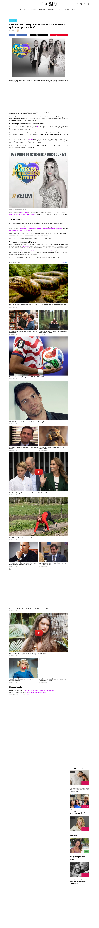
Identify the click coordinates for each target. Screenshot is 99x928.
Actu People (85, 783)
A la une (26, 9)
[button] (77, 5)
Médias (58, 9)
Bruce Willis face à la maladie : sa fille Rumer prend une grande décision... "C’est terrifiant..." (78, 881)
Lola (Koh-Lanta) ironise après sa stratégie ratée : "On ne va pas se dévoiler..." (77, 857)
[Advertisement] (49, 14)
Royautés (50, 9)
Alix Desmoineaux (49, 690)
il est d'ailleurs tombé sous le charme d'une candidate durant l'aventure (40, 228)
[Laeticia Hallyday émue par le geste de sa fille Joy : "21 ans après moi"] (79, 801)
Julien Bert (26, 246)
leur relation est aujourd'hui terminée (20, 230)
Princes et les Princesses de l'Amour (36, 692)
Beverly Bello (24, 212)
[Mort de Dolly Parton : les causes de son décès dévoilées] (79, 823)
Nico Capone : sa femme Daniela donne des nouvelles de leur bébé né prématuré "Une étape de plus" (79, 789)
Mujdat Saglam (33, 222)
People (33, 9)
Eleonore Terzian (23, 30)
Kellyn (31, 139)
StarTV (66, 9)
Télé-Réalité (42, 9)
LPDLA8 (28, 694)
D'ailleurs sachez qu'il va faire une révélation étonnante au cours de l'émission (32, 251)
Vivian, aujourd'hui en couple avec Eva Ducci (22, 214)
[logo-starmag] (49, 4)
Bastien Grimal (42, 227)
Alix (38, 126)
